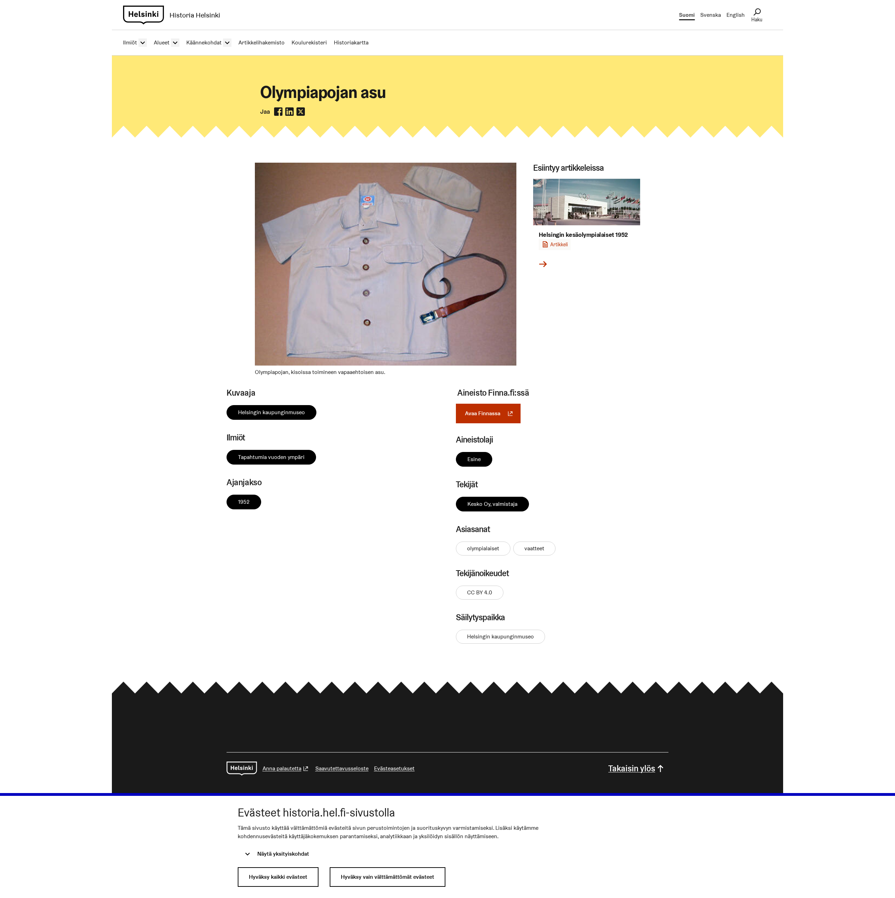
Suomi (687, 15)
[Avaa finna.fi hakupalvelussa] (385, 363)
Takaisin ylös (631, 768)
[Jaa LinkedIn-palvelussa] (289, 111)
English (735, 15)
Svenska (710, 15)
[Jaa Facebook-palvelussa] (278, 111)
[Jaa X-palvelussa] (300, 111)
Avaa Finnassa (493, 413)
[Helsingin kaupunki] (242, 768)
